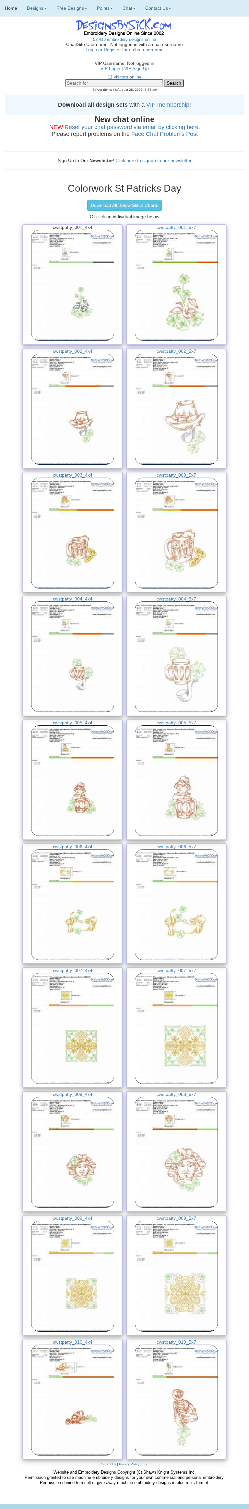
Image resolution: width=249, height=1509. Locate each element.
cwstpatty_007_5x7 (176, 970)
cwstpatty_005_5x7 (176, 722)
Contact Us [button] (156, 8)
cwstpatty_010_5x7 (176, 1342)
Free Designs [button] (70, 8)
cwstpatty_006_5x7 (176, 846)
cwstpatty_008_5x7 (176, 1094)
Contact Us (108, 1464)
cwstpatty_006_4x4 (72, 846)
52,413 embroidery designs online (124, 39)
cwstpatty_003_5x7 (176, 475)
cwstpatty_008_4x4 (72, 1094)
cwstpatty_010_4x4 (72, 1342)
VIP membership (167, 104)
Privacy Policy (129, 1464)
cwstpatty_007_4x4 (72, 970)
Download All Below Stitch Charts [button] (124, 205)
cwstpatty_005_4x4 (72, 722)
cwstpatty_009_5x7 (176, 1218)
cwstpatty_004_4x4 (72, 598)
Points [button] (103, 8)
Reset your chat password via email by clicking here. (132, 127)
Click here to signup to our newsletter (153, 160)
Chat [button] (127, 8)
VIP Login (110, 68)
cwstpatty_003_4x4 (72, 475)
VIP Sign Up (136, 68)
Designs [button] (35, 8)
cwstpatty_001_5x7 (176, 227)
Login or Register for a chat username (125, 49)
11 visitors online (125, 76)
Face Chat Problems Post (164, 134)
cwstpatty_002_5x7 (176, 351)
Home (11, 8)
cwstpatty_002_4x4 (72, 351)
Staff (145, 1464)
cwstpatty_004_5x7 (176, 598)
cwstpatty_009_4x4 (72, 1218)
